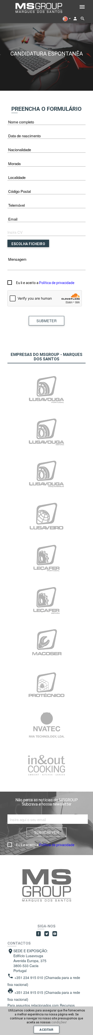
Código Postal (19, 191)
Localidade (17, 177)
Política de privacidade (56, 283)
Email (12, 219)
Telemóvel (16, 205)
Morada (14, 163)
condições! (59, 1022)
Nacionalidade (19, 149)
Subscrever (46, 832)
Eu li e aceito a (45, 283)
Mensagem (17, 259)
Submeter (46, 320)
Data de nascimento (24, 135)
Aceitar (46, 1029)
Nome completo (21, 121)
